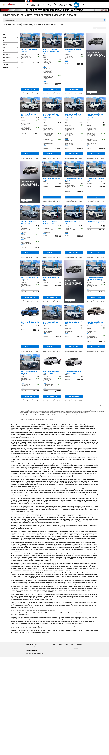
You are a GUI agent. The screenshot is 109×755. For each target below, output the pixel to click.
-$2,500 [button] (59, 69)
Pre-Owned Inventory (50, 4)
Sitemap (72, 673)
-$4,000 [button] (37, 241)
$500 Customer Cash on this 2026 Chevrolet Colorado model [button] (26, 411)
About (60, 673)
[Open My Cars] (83, 5)
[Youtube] (31, 1)
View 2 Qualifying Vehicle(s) (70, 321)
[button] (52, 55)
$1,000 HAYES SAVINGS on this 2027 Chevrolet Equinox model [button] (70, 353)
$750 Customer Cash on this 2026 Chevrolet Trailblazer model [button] (26, 58)
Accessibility (79, 673)
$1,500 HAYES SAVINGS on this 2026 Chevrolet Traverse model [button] (70, 244)
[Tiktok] (33, 1)
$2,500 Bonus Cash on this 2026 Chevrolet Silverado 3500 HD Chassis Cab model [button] (48, 71)
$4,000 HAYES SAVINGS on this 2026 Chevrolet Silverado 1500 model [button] (26, 244)
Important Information (90, 97)
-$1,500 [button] (81, 241)
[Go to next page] (105, 435)
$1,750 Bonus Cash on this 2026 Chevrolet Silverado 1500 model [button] (26, 133)
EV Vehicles (38, 5)
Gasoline (19, 24)
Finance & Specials (56, 4)
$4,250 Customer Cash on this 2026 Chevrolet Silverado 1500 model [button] (25, 127)
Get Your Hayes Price (30, 93)
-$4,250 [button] (37, 125)
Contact (54, 673)
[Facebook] (28, 1)
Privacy (66, 673)
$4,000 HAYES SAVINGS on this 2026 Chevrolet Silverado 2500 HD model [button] (48, 244)
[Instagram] (26, 1)
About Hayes (70, 5)
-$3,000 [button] (37, 301)
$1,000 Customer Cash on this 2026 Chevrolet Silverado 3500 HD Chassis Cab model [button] (48, 64)
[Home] (4, 5)
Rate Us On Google (65, 4)
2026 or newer (7, 24)
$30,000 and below (51, 24)
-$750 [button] (38, 56)
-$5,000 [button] (59, 75)
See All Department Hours (31, 680)
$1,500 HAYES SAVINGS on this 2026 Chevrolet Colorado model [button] (26, 406)
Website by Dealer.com (75, 678)
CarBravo (44, 4)
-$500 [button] (38, 410)
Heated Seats (37, 24)
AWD (43, 24)
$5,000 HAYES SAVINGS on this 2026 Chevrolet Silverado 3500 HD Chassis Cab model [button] (48, 78)
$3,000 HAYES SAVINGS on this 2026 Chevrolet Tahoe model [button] (26, 304)
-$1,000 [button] (59, 61)
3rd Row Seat (61, 24)
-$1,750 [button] (37, 131)
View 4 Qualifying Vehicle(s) (92, 96)
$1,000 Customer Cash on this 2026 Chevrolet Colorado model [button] (69, 59)
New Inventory (32, 5)
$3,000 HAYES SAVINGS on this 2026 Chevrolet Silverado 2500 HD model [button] (92, 304)
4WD (13, 24)
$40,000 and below (27, 24)
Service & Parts (61, 5)
